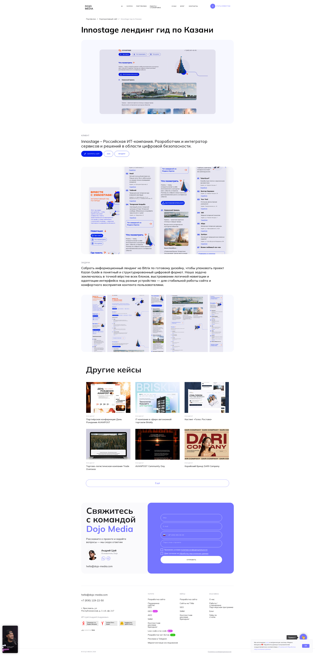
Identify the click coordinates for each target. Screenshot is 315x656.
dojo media (89, 7)
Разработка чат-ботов (158, 635)
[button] (223, 6)
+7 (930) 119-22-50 (92, 600)
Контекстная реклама (154, 624)
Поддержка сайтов (153, 604)
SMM (150, 619)
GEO (150, 611)
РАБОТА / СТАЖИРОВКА (155, 7)
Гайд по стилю (213, 616)
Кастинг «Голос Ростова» (198, 419)
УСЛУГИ (129, 6)
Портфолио (91, 19)
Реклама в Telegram (157, 639)
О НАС (174, 6)
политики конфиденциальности (194, 550)
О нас (212, 599)
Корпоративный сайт (108, 19)
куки (267, 642)
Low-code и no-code (157, 631)
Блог (211, 611)
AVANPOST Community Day (150, 466)
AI (122, 6)
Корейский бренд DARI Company (202, 466)
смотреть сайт (93, 154)
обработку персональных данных (193, 553)
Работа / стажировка (215, 604)
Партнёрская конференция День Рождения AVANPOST (104, 421)
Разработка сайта (156, 599)
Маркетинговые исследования (163, 642)
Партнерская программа (221, 607)
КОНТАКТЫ (193, 6)
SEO (150, 607)
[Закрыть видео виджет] (17, 626)
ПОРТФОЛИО (141, 6)
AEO (150, 615)
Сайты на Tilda (187, 603)
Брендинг (153, 627)
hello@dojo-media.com (99, 566)
